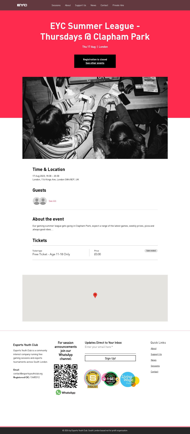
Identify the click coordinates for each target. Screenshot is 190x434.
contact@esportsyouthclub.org (27, 373)
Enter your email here (98, 346)
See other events (95, 63)
